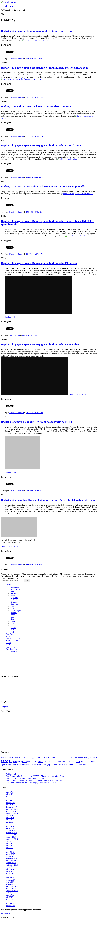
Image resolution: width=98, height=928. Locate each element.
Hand (59, 761)
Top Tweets (10, 647)
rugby (47, 764)
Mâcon (27, 764)
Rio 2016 (9, 636)
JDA (78, 761)
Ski (12, 626)
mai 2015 (9, 848)
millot (21, 764)
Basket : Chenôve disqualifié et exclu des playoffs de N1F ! (36, 421)
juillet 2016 (10, 818)
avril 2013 (9, 901)
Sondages (9, 645)
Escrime (14, 602)
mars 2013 (10, 903)
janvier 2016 (10, 830)
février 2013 (10, 906)
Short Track (15, 623)
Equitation (14, 604)
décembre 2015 (11, 833)
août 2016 (9, 815)
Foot (12, 606)
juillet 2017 (10, 792)
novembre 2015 (12, 835)
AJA (3, 757)
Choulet (53, 758)
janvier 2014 (10, 882)
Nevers (33, 764)
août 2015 (9, 841)
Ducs (19, 761)
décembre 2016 (11, 807)
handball (65, 762)
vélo (84, 764)
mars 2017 (10, 800)
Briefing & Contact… (14, 651)
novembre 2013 (12, 886)
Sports (8, 585)
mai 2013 (9, 899)
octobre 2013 (11, 888)
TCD (52, 764)
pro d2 (43, 764)
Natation (14, 619)
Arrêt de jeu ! (11, 774)
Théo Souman (14, 335)
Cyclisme (14, 598)
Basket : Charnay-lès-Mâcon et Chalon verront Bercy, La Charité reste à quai (48, 499)
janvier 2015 (10, 856)
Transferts (9, 634)
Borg (25, 758)
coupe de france (76, 758)
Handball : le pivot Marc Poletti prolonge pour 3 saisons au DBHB (31, 783)
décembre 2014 (11, 858)
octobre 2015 (11, 837)
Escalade (14, 600)
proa (39, 764)
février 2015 (10, 854)
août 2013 (9, 893)
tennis (56, 764)
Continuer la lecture (39, 40)
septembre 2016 (12, 813)
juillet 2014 (10, 869)
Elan (24, 761)
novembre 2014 (12, 861)
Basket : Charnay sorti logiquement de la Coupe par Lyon (36, 30)
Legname (87, 761)
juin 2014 (9, 871)
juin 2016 (9, 820)
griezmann (53, 761)
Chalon (46, 757)
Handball (14, 613)
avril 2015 (9, 850)
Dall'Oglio (87, 758)
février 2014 (10, 880)
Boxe (13, 595)
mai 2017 (9, 796)
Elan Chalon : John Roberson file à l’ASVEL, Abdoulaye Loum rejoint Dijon (35, 776)
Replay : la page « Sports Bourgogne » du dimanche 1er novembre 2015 (44, 67)
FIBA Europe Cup (32, 762)
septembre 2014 (12, 865)
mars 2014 (10, 878)
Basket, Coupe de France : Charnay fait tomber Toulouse (36, 106)
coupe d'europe (64, 758)
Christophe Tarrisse (16, 58)
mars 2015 (10, 852)
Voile (12, 630)
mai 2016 (9, 822)
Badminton (15, 591)
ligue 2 (4, 764)
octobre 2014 (11, 863)
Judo (12, 617)
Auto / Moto (15, 589)
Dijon (13, 761)
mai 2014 (9, 873)
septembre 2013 (12, 891)
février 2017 (10, 803)
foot (40, 761)
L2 (83, 762)
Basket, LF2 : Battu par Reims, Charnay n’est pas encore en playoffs (43, 186)
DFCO (4, 761)
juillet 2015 (10, 843)
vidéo (80, 764)
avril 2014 (9, 876)
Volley (13, 632)
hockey (72, 761)
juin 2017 (9, 794)
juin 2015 (9, 846)
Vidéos (8, 643)
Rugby (13, 621)
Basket (13, 593)
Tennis (13, 628)
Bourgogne (32, 758)
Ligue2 (9, 764)
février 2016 (10, 828)
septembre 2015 (12, 839)
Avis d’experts (11, 649)
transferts (63, 764)
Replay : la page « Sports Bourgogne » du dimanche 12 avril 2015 (41, 145)
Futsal (13, 608)
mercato (15, 764)
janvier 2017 (10, 805)
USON (70, 764)
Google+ (4, 706)
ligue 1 (93, 761)
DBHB (94, 758)
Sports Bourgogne (8, 6)
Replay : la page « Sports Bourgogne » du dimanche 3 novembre (40, 344)
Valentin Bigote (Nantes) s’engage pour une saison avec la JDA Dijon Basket (35, 780)
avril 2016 (9, 824)
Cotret (58, 758)
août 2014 (9, 867)
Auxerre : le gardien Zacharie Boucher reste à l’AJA (25, 778)
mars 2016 (10, 826)
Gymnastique (16, 610)
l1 (81, 762)
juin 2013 (9, 897)
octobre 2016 (11, 811)
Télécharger (5, 914)
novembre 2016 (12, 809)
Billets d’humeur (12, 641)
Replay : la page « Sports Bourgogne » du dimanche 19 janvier (39, 263)
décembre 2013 (11, 884)
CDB (39, 758)
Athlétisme (15, 587)
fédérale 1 (47, 762)
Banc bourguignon (13, 638)
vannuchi (76, 764)
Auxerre (11, 757)
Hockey (13, 615)
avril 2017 (9, 798)
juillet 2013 (10, 895)
